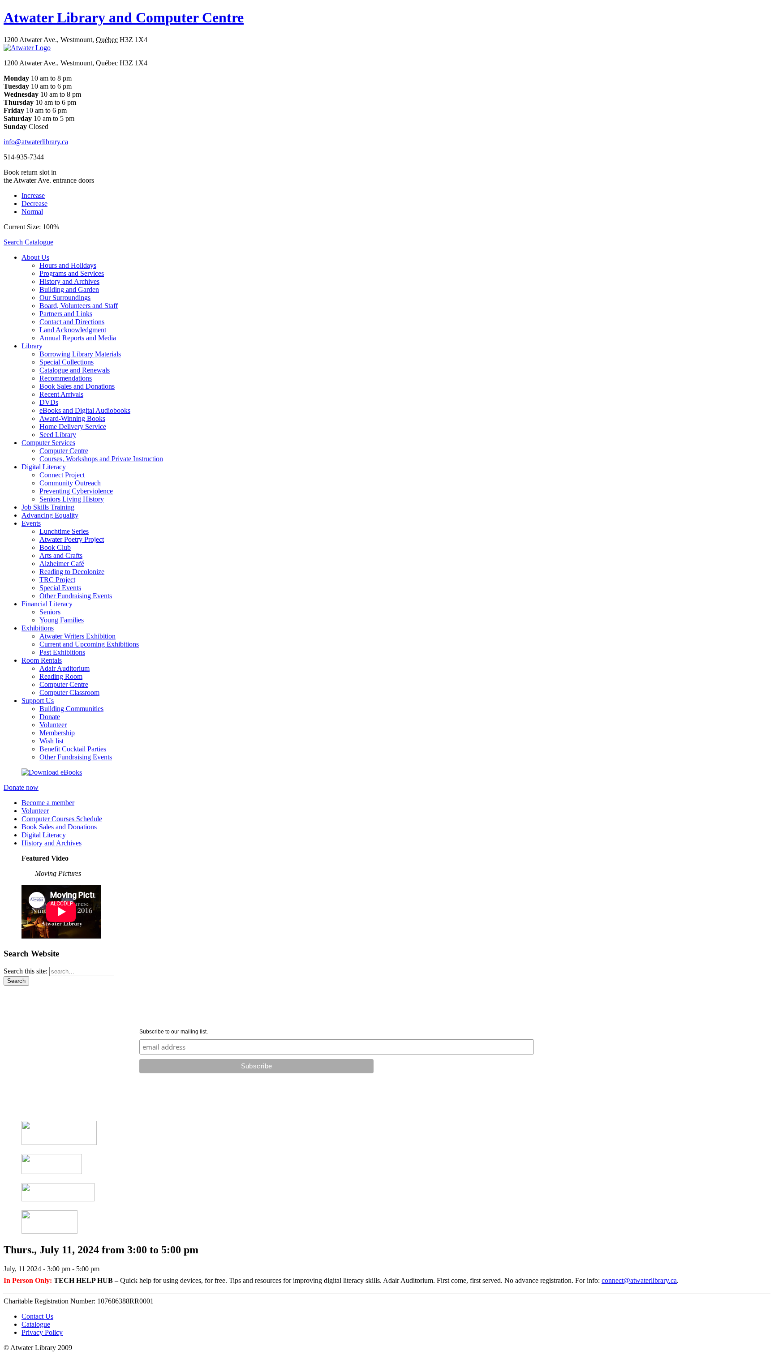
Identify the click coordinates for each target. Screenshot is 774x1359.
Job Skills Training (48, 507)
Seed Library (57, 434)
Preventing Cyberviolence (76, 491)
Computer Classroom (69, 692)
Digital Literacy (44, 467)
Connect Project (62, 475)
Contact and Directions (71, 322)
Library (32, 346)
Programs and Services (71, 273)
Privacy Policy (42, 1332)
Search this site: (26, 971)
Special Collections (66, 362)
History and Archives (69, 281)
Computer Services (48, 442)
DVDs (48, 402)
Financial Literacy (47, 604)
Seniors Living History (71, 499)
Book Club (55, 547)
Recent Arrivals (61, 394)
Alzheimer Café (61, 563)
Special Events (60, 588)
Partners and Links (65, 313)
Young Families (61, 620)
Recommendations (65, 378)
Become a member (48, 802)
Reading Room (60, 676)
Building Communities (71, 708)
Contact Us (37, 1316)
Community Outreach (70, 483)
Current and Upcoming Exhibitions (89, 644)
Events (31, 523)
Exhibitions (38, 628)
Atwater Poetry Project (71, 539)
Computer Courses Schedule (62, 819)
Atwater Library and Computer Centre (124, 17)
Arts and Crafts (60, 555)
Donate (49, 716)
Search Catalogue (28, 242)
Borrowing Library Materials (80, 354)
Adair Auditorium (64, 668)
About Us (35, 257)
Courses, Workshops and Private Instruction (101, 459)
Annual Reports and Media (77, 338)
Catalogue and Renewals (74, 370)
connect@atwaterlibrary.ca (639, 1280)
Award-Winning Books (72, 418)
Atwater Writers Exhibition (77, 636)
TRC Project (57, 579)
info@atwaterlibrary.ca (36, 142)
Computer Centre (63, 450)
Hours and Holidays (67, 265)
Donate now (21, 787)
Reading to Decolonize (71, 571)
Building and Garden (69, 289)
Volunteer (53, 725)
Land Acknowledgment (72, 330)
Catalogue (36, 1324)
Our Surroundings (64, 297)
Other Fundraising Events (75, 596)
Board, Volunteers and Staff (78, 305)
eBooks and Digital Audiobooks (84, 410)
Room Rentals (42, 660)
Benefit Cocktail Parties (72, 749)
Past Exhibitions (62, 652)
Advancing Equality (50, 515)
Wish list (51, 741)
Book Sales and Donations (77, 386)
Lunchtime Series (64, 531)
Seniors (49, 612)
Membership (57, 733)
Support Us (38, 700)
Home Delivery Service (72, 426)
